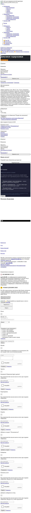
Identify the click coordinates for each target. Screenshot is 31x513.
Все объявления (10, 15)
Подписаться (6, 304)
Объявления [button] (6, 14)
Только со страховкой (7, 335)
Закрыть (3, 196)
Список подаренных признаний (9, 119)
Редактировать (4, 133)
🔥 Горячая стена (18, 51)
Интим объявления (11, 19)
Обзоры (8, 11)
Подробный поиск (15, 162)
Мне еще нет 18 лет (5, 298)
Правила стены (3, 250)
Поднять (3, 132)
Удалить (3, 136)
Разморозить (4, 470)
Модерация (3, 253)
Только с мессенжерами (8, 331)
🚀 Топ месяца (10, 51)
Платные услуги (5, 128)
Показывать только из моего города (11, 337)
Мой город (3, 53)
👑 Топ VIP (4, 51)
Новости (8, 9)
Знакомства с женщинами (12, 18)
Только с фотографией (7, 330)
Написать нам (3, 242)
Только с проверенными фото (9, 332)
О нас (2, 245)
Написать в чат (15, 78)
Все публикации (10, 7)
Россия (5, 23)
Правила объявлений (4, 248)
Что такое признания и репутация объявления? (12, 118)
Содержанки (26, 51)
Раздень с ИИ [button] (6, 20)
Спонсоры (16, 82)
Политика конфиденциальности (8, 265)
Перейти (3, 490)
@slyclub (8, 302)
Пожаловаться (4, 135)
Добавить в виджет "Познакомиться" (10, 126)
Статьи (8, 10)
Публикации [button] (6, 6)
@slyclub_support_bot (6, 260)
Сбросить (3, 338)
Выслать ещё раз (5, 382)
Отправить (3, 366)
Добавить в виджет (5, 449)
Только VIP (5, 334)
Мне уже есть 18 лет (5, 296)
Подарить (4, 116)
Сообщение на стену (6, 127)
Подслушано (9, 13)
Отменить (9, 366)
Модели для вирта (5, 264)
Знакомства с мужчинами (12, 16)
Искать (2, 342)
